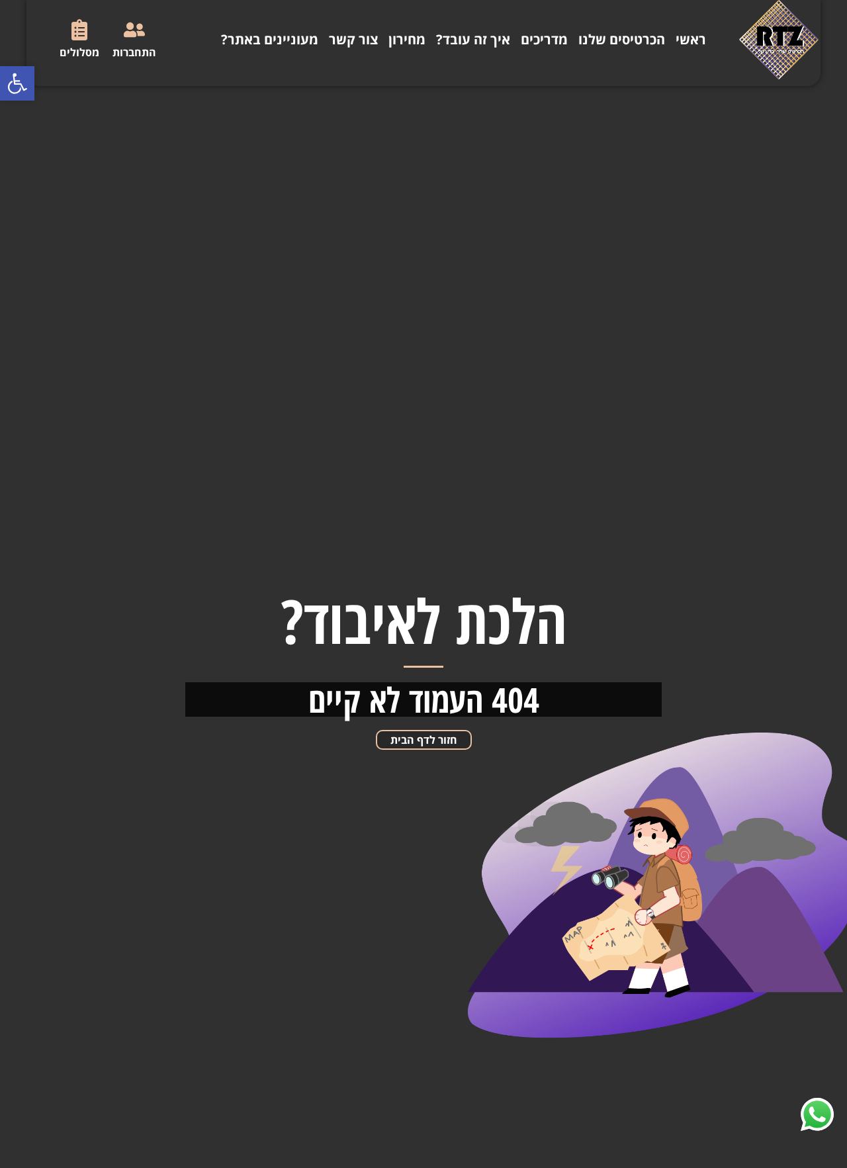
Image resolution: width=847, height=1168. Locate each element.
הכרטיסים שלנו (621, 39)
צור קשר (353, 39)
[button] (17, 83)
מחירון (406, 39)
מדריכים (544, 39)
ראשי (691, 39)
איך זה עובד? (473, 39)
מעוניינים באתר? (269, 39)
